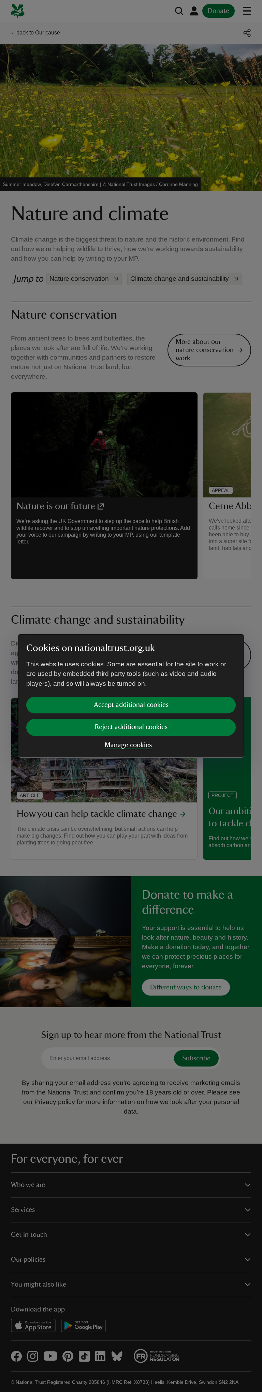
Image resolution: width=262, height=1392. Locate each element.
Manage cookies (128, 745)
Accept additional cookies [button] (131, 704)
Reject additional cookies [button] (131, 727)
